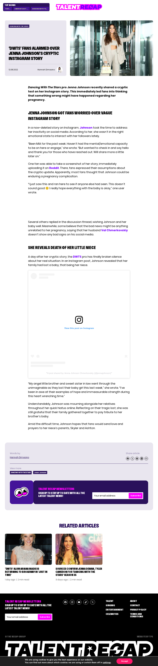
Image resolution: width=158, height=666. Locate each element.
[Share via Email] (146, 458)
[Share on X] (132, 458)
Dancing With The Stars (40, 9)
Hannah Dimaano (19, 457)
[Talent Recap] (79, 7)
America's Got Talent (22, 9)
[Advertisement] (79, 207)
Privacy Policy (138, 609)
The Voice (8, 9)
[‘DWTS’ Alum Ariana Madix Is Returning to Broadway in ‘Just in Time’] (28, 549)
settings (107, 662)
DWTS (77, 257)
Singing (110, 605)
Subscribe (136, 495)
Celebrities (112, 614)
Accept (124, 661)
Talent (109, 601)
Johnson (86, 128)
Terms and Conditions (136, 615)
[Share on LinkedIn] (141, 458)
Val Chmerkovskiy (114, 230)
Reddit (54, 168)
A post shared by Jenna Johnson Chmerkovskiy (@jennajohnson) (79, 373)
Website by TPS (145, 636)
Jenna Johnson (40, 472)
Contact (135, 605)
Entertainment (114, 609)
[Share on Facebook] (128, 458)
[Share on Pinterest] (137, 458)
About (133, 601)
